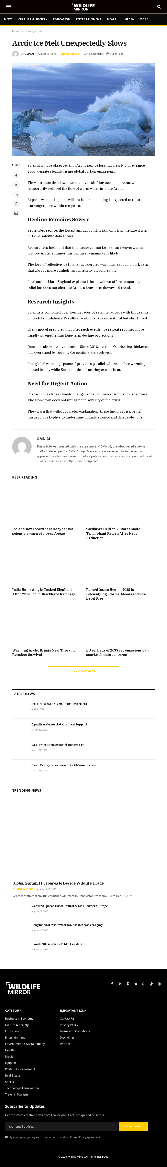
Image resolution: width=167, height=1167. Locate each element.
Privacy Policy (78, 1137)
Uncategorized (70, 53)
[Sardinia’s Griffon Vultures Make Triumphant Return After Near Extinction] (120, 504)
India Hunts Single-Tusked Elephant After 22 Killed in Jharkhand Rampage (44, 592)
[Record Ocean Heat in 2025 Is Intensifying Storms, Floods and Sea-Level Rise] (120, 565)
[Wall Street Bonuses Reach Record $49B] (20, 749)
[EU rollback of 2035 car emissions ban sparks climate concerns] (120, 625)
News (8, 19)
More (144, 19)
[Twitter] (16, 185)
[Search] (158, 6)
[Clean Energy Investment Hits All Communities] (20, 770)
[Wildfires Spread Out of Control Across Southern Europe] (20, 910)
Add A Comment (83, 671)
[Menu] (8, 6)
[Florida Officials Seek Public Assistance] (20, 949)
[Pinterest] (16, 204)
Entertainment (88, 19)
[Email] (16, 213)
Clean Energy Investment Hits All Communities (63, 765)
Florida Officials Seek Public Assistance (58, 944)
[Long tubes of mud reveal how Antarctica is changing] (20, 929)
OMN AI (29, 54)
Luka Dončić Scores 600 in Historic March (59, 704)
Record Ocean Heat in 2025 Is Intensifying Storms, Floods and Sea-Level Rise (116, 594)
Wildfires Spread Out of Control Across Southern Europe (69, 906)
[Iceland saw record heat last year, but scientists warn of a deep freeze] (46, 504)
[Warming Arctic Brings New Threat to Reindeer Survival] (46, 625)
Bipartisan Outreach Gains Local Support (59, 724)
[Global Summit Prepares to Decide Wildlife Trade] (83, 838)
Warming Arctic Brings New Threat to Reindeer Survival (44, 652)
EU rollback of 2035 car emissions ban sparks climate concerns (117, 652)
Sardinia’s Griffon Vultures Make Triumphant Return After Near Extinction (113, 533)
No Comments (95, 54)
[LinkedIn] (16, 194)
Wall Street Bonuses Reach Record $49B (58, 745)
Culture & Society (32, 19)
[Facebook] (16, 176)
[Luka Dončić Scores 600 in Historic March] (20, 708)
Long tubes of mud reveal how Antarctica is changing (66, 925)
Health (113, 19)
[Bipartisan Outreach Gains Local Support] (20, 729)
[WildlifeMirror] (83, 6)
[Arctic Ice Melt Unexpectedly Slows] (83, 109)
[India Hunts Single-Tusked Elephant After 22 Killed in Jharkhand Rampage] (46, 565)
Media (129, 19)
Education (61, 19)
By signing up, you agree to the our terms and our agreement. (55, 1137)
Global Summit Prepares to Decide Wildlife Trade (58, 883)
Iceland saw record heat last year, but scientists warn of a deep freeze (43, 531)
